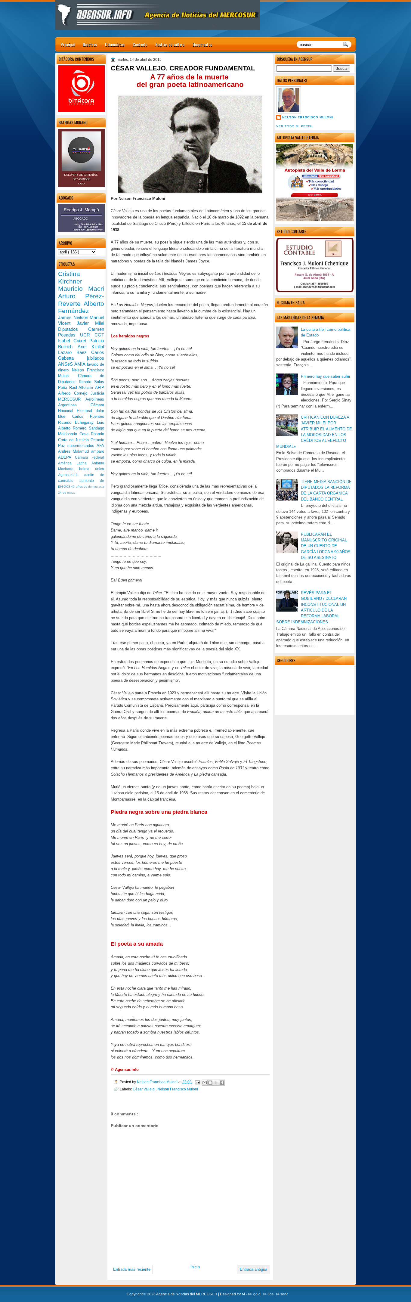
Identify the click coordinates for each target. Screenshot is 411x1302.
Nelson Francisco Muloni (307, 117)
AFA (100, 445)
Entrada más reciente (131, 1269)
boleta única (91, 469)
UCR (87, 334)
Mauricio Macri (81, 288)
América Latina (74, 463)
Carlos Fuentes (88, 416)
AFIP (99, 387)
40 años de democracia (87, 486)
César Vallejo (144, 1089)
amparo (97, 451)
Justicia (97, 393)
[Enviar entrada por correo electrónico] (197, 1082)
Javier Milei (90, 323)
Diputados (73, 329)
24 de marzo (67, 492)
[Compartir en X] (216, 1083)
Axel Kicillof (91, 346)
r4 (244, 1294)
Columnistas (115, 44)
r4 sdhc (282, 1294)
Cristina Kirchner (70, 277)
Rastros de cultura (169, 44)
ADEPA (66, 457)
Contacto (140, 44)
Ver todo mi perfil (295, 126)
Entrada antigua (253, 1269)
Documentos (202, 44)
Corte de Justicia (74, 440)
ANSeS (66, 364)
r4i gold (254, 1294)
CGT (99, 334)
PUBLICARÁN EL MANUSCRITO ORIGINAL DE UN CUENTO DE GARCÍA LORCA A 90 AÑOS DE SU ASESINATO (326, 546)
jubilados (95, 358)
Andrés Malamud (74, 451)
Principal (68, 44)
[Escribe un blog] (210, 1083)
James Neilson (74, 317)
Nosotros (90, 44)
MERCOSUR (71, 399)
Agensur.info (71, 475)
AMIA (80, 364)
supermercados (82, 445)
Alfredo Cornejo (74, 393)
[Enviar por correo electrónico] (205, 1083)
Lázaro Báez (74, 352)
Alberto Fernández (81, 307)
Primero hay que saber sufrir (325, 376)
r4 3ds (268, 1294)
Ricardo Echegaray (77, 422)
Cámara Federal (89, 457)
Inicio (195, 1267)
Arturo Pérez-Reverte (81, 300)
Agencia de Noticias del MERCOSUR (187, 1294)
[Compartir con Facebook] (222, 1083)
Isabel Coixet (73, 340)
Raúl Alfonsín (82, 387)
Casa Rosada (91, 434)
